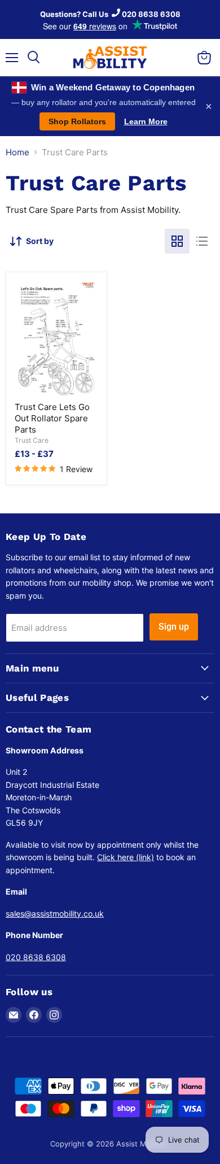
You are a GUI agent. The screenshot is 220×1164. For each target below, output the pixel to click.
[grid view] (177, 241)
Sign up (174, 626)
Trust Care (32, 440)
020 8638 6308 (36, 957)
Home (17, 152)
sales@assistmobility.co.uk (55, 913)
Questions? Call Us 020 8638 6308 (110, 14)
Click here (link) (125, 857)
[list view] (202, 241)
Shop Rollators (77, 121)
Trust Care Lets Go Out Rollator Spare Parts (52, 418)
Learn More (146, 121)
